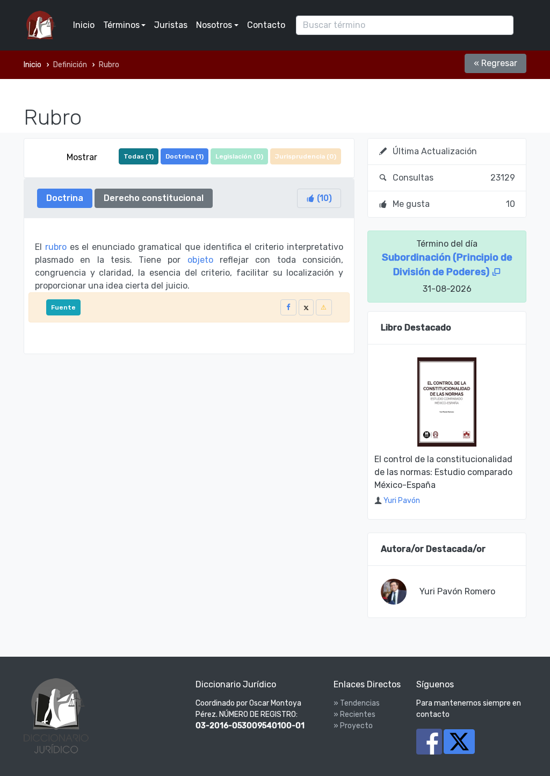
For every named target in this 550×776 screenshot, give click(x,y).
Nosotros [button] (214, 25)
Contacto (266, 25)
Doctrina (64, 198)
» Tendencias (357, 703)
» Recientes (354, 714)
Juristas (170, 25)
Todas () (139, 156)
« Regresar (495, 63)
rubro (56, 247)
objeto (200, 260)
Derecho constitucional (154, 198)
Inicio (84, 25)
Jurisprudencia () (305, 156)
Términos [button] (121, 25)
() (323, 198)
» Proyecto (353, 725)
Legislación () (239, 156)
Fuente (63, 307)
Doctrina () (184, 156)
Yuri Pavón (401, 500)
